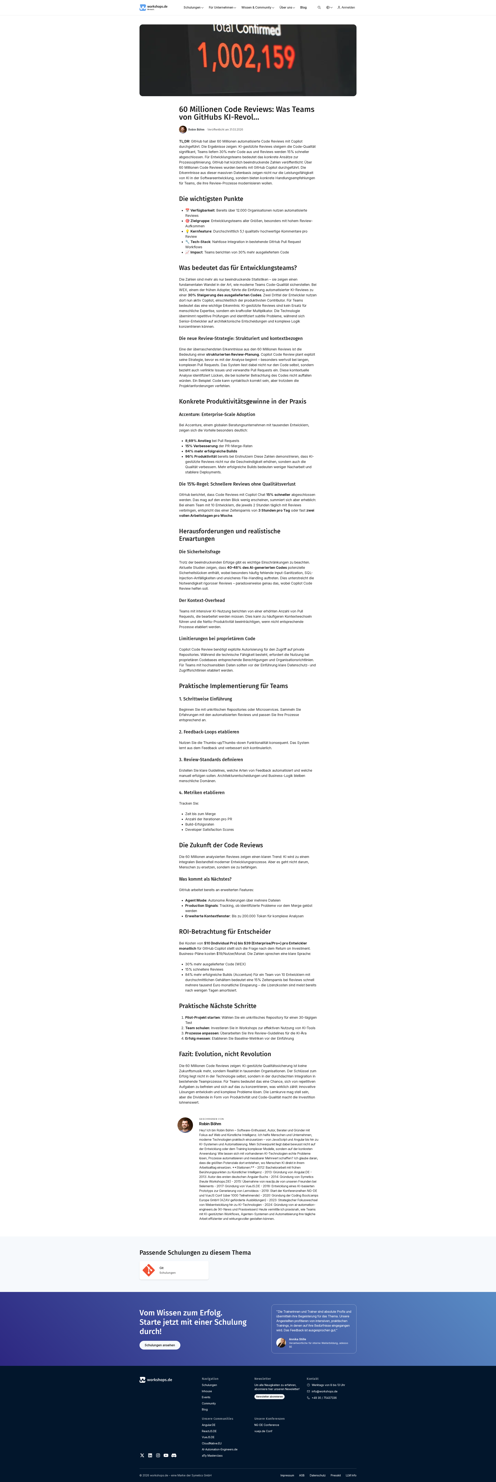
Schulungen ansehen (160, 1345)
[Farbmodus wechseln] (329, 7)
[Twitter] (142, 1455)
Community (209, 1403)
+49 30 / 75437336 (324, 1397)
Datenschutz (318, 1475)
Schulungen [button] (192, 7)
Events (206, 1397)
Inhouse (207, 1391)
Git (167, 1270)
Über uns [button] (286, 7)
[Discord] (174, 1455)
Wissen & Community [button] (256, 7)
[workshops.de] (153, 7)
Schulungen (209, 1385)
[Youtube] (166, 1455)
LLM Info (351, 1475)
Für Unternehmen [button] (221, 7)
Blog (303, 7)
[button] (319, 7)
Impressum (287, 1475)
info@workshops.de (325, 1391)
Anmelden (348, 7)
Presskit (336, 1475)
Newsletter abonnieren (269, 1396)
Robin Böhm (196, 129)
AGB (302, 1475)
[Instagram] (158, 1455)
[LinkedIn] (150, 1455)
